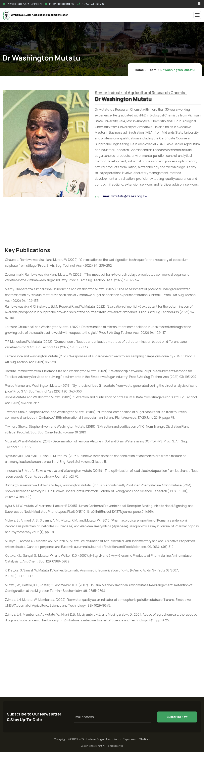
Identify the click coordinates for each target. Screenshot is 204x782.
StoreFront (96, 745)
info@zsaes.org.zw (61, 4)
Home (139, 70)
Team (152, 70)
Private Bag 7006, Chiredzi (24, 4)
